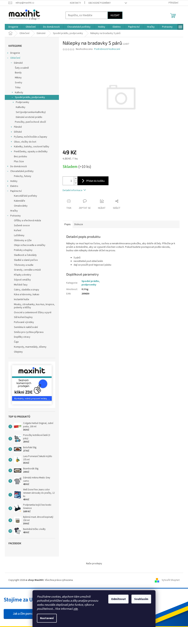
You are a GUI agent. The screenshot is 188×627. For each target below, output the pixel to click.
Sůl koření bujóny (23, 317)
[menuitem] (13, 27)
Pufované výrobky (24, 322)
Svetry (18, 82)
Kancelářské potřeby (25, 196)
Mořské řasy (21, 285)
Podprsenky (22, 102)
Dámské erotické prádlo (29, 117)
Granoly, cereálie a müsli (27, 270)
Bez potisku (20, 156)
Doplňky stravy (22, 337)
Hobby (13, 181)
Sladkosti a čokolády (25, 255)
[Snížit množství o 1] (75, 183)
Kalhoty (19, 92)
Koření (17, 230)
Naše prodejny (94, 563)
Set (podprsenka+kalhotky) (31, 112)
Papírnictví (16, 191)
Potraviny (15, 216)
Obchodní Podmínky (99, 3)
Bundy (18, 72)
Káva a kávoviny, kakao (26, 294)
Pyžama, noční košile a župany (30, 137)
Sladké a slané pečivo (26, 260)
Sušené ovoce (22, 225)
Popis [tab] (67, 224)
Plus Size (19, 161)
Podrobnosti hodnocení (107, 49)
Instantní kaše (21, 299)
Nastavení (47, 618)
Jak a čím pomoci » (25, 614)
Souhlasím (141, 599)
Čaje (16, 342)
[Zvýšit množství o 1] (75, 179)
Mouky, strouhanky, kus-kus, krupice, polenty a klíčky (34, 306)
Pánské (18, 127)
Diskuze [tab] (78, 224)
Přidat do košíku (95, 180)
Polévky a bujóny (23, 250)
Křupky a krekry (22, 275)
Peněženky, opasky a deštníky (31, 151)
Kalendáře (19, 201)
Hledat (115, 15)
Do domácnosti (18, 166)
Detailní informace (72, 190)
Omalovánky (21, 206)
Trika (17, 87)
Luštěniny (19, 235)
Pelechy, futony (22, 176)
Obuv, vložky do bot (25, 142)
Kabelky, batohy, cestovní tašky (31, 146)
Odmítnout (118, 599)
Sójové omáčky (22, 280)
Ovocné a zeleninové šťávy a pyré (32, 312)
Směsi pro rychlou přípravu (29, 332)
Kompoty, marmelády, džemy (30, 347)
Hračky (14, 211)
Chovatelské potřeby (22, 171)
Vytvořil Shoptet (171, 580)
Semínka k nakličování (26, 327)
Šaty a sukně (22, 68)
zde (75, 609)
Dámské (18, 63)
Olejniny (18, 352)
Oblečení (15, 58)
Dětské (18, 132)
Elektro (14, 186)
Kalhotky (20, 107)
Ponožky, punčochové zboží (30, 122)
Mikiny (18, 77)
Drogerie (15, 53)
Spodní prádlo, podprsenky (30, 97)
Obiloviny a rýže (23, 240)
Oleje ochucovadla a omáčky (29, 245)
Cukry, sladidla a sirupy (26, 290)
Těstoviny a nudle (23, 265)
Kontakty (75, 3)
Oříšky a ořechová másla (27, 220)
